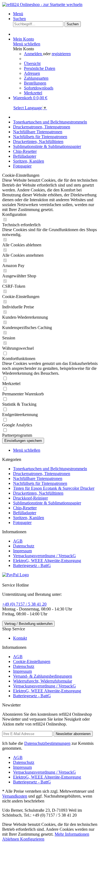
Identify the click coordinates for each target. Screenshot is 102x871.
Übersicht (32, 63)
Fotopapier (22, 522)
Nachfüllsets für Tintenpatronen (40, 483)
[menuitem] (56, 13)
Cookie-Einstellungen (31, 661)
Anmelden (33, 53)
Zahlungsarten (36, 78)
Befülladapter (24, 512)
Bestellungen (35, 83)
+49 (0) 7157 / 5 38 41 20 (24, 604)
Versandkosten (14, 796)
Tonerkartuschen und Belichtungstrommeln (50, 468)
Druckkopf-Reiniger (30, 498)
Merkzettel (33, 93)
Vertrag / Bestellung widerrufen (28, 624)
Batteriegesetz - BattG (32, 565)
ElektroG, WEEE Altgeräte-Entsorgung (47, 560)
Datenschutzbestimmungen (47, 743)
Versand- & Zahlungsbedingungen (42, 676)
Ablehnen (11, 839)
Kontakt (20, 638)
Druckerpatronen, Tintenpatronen (41, 473)
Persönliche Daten (39, 68)
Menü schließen (26, 44)
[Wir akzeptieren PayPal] (15, 574)
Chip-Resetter (25, 508)
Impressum (22, 550)
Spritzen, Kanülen (28, 517)
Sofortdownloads (38, 88)
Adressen (32, 73)
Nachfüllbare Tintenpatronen (37, 478)
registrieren (61, 53)
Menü (18, 13)
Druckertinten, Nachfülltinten (38, 493)
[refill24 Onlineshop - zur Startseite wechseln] (42, 4)
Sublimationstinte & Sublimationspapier (47, 503)
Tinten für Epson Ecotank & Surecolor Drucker (53, 488)
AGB (18, 541)
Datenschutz (23, 546)
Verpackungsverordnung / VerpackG (44, 555)
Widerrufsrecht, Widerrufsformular (42, 681)
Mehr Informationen (72, 834)
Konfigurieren (32, 839)
